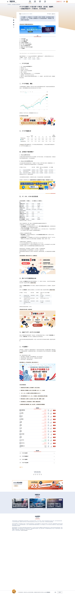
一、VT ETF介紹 (22, 38)
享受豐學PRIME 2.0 (59, 1)
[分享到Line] (13, 24)
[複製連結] (13, 27)
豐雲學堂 (9, 4)
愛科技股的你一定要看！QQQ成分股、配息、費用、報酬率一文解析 (32, 398)
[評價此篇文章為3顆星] (37, 474)
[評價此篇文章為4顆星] (39, 474)
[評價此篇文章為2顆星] (36, 474)
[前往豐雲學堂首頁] (13, 2)
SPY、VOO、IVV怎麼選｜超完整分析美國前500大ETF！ (31, 393)
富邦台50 (21, 416)
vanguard (22, 144)
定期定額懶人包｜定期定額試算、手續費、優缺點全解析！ (31, 401)
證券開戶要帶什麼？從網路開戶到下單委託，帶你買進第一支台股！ (42, 179)
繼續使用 (60, 592)
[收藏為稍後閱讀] (13, 17)
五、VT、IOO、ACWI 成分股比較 (25, 44)
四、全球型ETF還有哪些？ (24, 42)
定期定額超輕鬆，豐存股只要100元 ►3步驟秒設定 (28, 255)
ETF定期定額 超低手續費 (23, 115)
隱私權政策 (48, 592)
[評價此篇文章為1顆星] (34, 474)
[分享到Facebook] (13, 20)
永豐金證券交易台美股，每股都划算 (25, 309)
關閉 (55, 592)
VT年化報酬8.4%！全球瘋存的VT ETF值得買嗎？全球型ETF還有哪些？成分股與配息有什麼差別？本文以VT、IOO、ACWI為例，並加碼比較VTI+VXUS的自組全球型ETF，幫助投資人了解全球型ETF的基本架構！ (37, 18)
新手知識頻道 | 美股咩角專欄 (16, 4)
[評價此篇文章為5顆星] (41, 474)
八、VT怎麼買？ (22, 48)
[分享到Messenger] (13, 22)
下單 (54, 410)
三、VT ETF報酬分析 (23, 41)
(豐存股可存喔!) (33, 282)
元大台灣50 (21, 413)
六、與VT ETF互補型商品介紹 (24, 45)
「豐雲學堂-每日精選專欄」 (24, 530)
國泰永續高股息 (22, 410)
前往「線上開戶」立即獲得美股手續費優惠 (37, 404)
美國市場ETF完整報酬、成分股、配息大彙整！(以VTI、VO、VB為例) (33, 390)
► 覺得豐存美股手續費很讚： (24, 404)
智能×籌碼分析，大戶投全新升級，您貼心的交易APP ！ (29, 362)
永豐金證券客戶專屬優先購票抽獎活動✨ (26, 24)
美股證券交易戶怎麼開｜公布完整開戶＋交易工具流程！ (30, 387)
